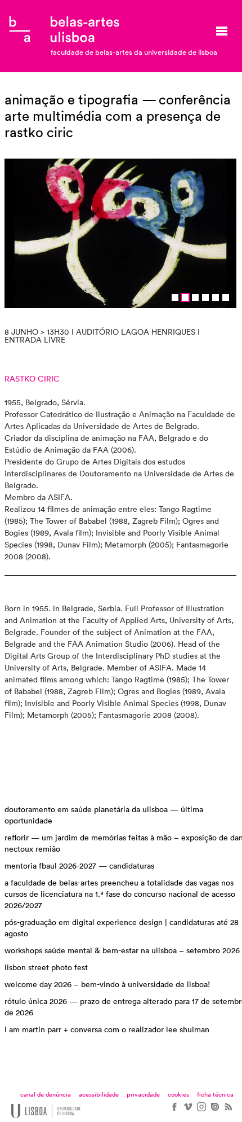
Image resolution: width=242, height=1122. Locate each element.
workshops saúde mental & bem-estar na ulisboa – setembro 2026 (122, 951)
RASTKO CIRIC (32, 379)
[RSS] (228, 1111)
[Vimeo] (187, 1111)
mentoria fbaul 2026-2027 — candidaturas (79, 866)
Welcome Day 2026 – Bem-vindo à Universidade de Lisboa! (107, 985)
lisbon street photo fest (46, 968)
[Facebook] (174, 1111)
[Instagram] (201, 1111)
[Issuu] (214, 1111)
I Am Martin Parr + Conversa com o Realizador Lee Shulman (107, 1030)
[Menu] (221, 31)
